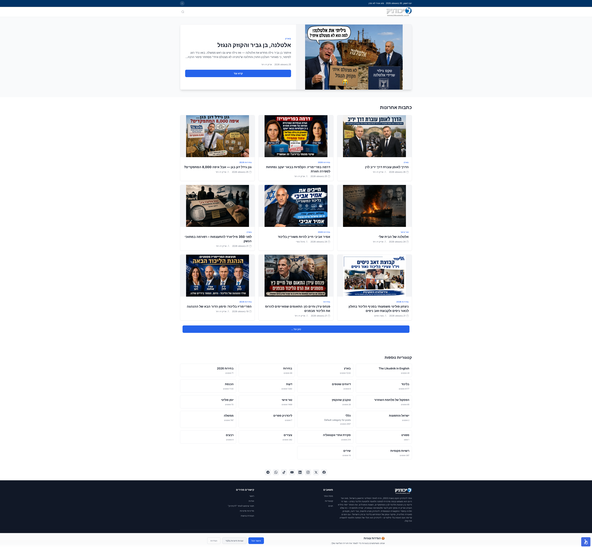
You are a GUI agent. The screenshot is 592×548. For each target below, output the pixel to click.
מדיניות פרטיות (247, 510)
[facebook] (324, 472)
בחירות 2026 (324, 162)
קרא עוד (238, 73)
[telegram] (268, 472)
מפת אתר (328, 496)
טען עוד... (296, 329)
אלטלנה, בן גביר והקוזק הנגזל (254, 45)
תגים (330, 506)
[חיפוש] (183, 12)
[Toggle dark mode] (182, 3)
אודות (251, 501)
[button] (585, 541)
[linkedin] (300, 472)
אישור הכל (256, 540)
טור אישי (405, 232)
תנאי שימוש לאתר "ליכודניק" (241, 506)
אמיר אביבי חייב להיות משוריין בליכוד (304, 237)
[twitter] (316, 472)
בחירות (326, 302)
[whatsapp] (276, 472)
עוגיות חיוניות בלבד (234, 540)
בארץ (288, 38)
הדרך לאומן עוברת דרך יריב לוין (387, 167)
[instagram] (308, 472)
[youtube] (292, 472)
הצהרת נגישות (247, 515)
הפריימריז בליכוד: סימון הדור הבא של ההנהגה (219, 306)
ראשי (251, 496)
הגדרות (213, 540)
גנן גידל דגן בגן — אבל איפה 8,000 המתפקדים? (218, 167)
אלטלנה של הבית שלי (394, 237)
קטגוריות (329, 501)
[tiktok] (284, 472)
